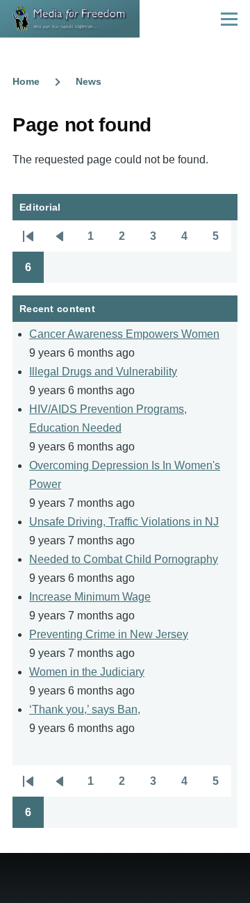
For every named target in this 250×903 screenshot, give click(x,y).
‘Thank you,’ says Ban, (84, 709)
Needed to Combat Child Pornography (123, 559)
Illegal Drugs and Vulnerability (103, 371)
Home (26, 81)
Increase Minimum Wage (90, 597)
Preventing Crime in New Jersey (108, 634)
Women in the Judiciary (86, 672)
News (88, 81)
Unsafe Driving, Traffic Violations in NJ (124, 522)
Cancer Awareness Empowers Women (124, 334)
